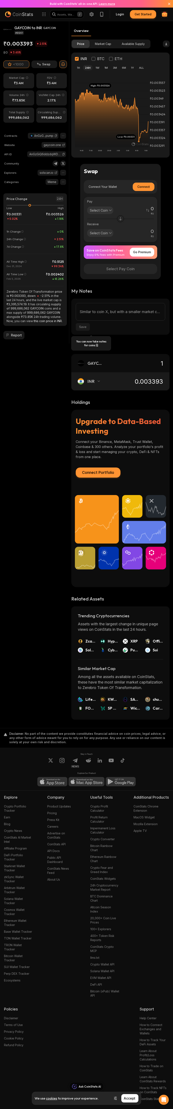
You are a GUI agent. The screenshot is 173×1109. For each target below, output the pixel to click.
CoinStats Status (151, 1099)
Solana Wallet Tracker (13, 901)
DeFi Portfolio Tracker (13, 857)
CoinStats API (56, 844)
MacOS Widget (144, 817)
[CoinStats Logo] (19, 14)
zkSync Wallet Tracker (14, 879)
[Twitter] (63, 163)
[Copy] (56, 135)
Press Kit (53, 820)
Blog (7, 824)
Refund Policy (13, 1045)
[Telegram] (55, 163)
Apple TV (140, 830)
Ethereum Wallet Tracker (15, 923)
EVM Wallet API (100, 978)
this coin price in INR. (48, 321)
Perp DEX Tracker (16, 973)
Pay (89, 201)
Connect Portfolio (98, 472)
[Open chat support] (164, 1100)
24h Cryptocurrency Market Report (104, 887)
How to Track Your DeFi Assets (153, 1042)
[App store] (52, 781)
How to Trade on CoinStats (151, 1068)
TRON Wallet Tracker (13, 947)
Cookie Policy (13, 1038)
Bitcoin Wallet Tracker (13, 958)
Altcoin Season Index (100, 909)
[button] (56, 135)
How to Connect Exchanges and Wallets (151, 1029)
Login (120, 14)
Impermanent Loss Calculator (102, 830)
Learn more (107, 4)
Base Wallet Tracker (18, 931)
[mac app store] (86, 781)
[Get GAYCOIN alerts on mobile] (63, 64)
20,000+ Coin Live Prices (103, 920)
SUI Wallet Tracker (17, 967)
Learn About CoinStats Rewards (153, 1079)
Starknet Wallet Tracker (14, 868)
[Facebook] (122, 763)
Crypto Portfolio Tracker (15, 808)
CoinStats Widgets (103, 878)
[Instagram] (62, 763)
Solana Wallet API (102, 971)
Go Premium (142, 252)
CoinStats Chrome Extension (146, 808)
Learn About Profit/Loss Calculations (148, 1055)
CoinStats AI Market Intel (17, 839)
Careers (52, 826)
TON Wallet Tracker (18, 938)
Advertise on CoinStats (56, 835)
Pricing (52, 813)
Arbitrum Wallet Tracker (14, 890)
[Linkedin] (99, 763)
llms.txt (94, 957)
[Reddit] (88, 763)
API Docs (53, 851)
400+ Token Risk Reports (102, 938)
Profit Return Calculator (99, 819)
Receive (93, 224)
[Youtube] (111, 763)
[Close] (166, 3)
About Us (53, 879)
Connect (143, 186)
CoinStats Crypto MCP (102, 949)
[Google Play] (121, 781)
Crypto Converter (102, 839)
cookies (51, 1098)
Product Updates (59, 806)
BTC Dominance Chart (101, 898)
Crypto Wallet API (102, 964)
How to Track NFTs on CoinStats (153, 1090)
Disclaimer (11, 1018)
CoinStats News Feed (58, 871)
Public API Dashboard (55, 860)
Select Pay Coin (120, 269)
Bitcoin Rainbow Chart (101, 848)
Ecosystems (12, 980)
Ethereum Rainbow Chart (103, 859)
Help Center (148, 1018)
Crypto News (13, 830)
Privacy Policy (14, 1031)
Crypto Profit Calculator (99, 808)
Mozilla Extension (146, 824)
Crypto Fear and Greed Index (101, 870)
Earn (7, 817)
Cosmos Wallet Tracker (14, 912)
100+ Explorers (100, 929)
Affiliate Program (15, 848)
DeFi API (96, 984)
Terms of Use (13, 1025)
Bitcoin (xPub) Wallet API (104, 993)
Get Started (143, 14)
